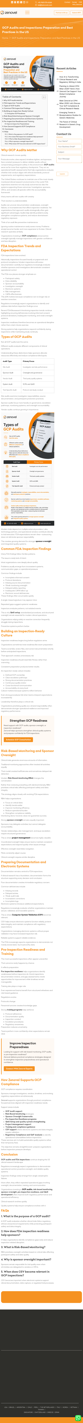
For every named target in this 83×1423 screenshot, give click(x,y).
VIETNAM (73, 1407)
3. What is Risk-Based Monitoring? (19, 139)
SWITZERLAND (40, 1412)
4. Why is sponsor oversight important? (20, 141)
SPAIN (57, 1412)
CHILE (30, 1407)
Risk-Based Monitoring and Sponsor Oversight (22, 116)
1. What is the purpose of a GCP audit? (20, 134)
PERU (36, 1407)
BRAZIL (12, 1407)
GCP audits (27, 1189)
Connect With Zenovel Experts (19, 1069)
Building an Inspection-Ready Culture (18, 111)
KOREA (65, 1407)
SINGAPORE (28, 1412)
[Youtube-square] (24, 2)
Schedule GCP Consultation (18, 740)
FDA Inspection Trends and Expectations (20, 103)
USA (5, 1407)
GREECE (50, 1412)
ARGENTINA (21, 1407)
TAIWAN (41, 1410)
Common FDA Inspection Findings (17, 108)
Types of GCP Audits (12, 106)
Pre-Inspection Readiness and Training (19, 121)
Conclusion (9, 129)
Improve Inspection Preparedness (18, 124)
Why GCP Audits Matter (13, 100)
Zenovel (4, 1100)
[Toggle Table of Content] (42, 97)
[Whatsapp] (27, 2)
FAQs (6, 132)
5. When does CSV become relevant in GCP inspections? (26, 144)
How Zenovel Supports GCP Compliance (19, 126)
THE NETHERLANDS (47, 1407)
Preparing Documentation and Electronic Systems (23, 119)
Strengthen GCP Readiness (16, 113)
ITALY (59, 1407)
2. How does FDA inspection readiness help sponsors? (25, 136)
